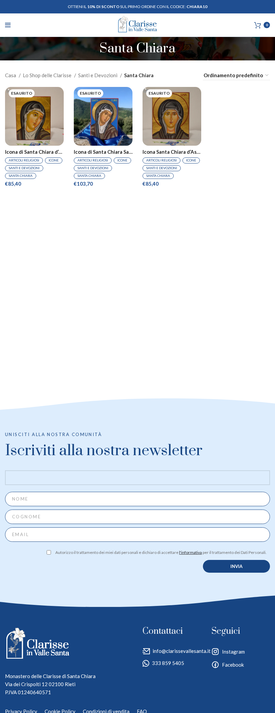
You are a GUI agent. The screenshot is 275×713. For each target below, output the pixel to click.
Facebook (233, 665)
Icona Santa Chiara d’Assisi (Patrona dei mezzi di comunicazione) (172, 152)
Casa (11, 75)
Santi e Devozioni (98, 75)
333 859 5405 (168, 663)
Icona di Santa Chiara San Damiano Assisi (103, 152)
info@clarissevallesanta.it (182, 651)
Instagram (233, 652)
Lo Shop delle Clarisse (47, 75)
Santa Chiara (21, 176)
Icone (54, 160)
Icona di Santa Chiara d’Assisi (34, 152)
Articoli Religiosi (24, 160)
